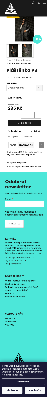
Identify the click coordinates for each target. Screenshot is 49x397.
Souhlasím (34, 390)
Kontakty (9, 293)
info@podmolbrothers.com (22, 257)
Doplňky (28, 137)
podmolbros (15, 263)
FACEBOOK (10, 318)
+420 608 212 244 (17, 260)
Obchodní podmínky (15, 284)
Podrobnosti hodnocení (19, 63)
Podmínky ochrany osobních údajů (21, 287)
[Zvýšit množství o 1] (37, 115)
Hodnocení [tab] (26, 145)
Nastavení (23, 381)
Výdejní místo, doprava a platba (20, 281)
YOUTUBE (9, 325)
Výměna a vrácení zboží (16, 290)
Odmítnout (12, 390)
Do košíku (26, 123)
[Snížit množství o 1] (24, 115)
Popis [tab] (13, 145)
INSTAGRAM (10, 322)
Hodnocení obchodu (15, 296)
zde (20, 374)
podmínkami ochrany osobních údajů (24, 214)
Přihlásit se (14, 223)
